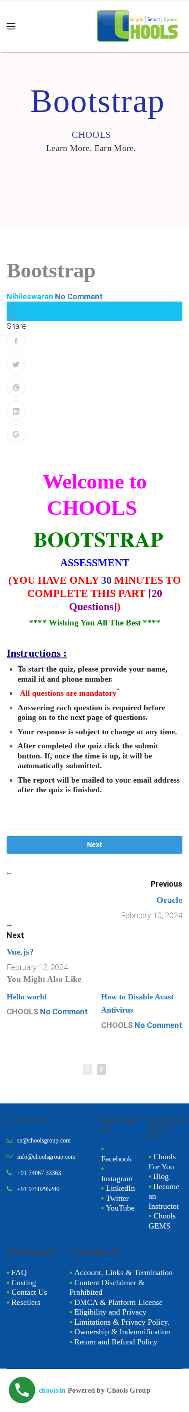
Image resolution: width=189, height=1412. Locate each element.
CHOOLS (22, 1011)
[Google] (16, 433)
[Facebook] (16, 340)
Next (94, 845)
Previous (166, 883)
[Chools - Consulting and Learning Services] (138, 26)
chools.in (52, 1390)
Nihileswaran (30, 296)
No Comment (79, 296)
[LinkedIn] (16, 410)
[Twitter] (16, 364)
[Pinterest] (16, 387)
